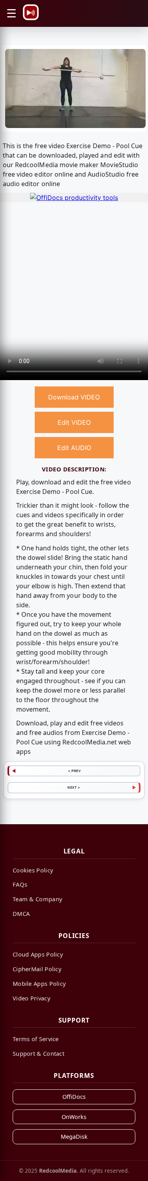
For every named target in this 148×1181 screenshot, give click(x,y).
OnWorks (74, 1117)
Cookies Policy (33, 870)
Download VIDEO (74, 397)
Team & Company (37, 899)
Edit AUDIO (74, 448)
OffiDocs (74, 1096)
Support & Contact (38, 1053)
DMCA (21, 913)
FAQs (20, 884)
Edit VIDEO (74, 422)
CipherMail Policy (37, 969)
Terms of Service (36, 1039)
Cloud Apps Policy (38, 954)
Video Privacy (32, 998)
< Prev (74, 771)
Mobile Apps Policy (39, 983)
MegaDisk (74, 1136)
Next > (73, 787)
